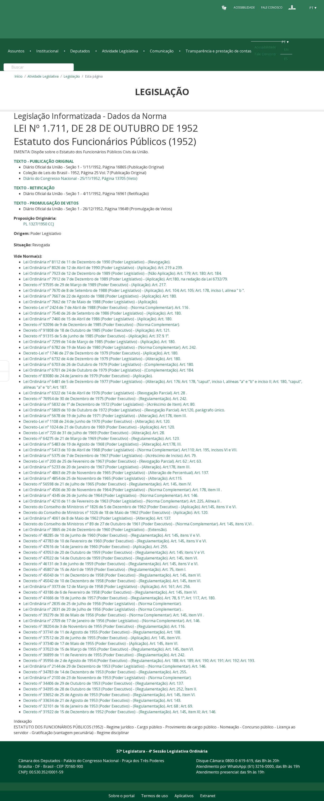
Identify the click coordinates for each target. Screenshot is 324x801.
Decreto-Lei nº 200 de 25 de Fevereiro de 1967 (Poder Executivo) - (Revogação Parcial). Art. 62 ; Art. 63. (112, 461)
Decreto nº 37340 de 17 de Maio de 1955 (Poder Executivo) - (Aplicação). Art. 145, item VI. (100, 643)
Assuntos (16, 51)
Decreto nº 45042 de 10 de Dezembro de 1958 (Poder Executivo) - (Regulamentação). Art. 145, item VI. (112, 580)
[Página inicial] (37, 19)
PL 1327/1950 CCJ (38, 224)
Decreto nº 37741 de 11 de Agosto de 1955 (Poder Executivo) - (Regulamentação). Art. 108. (102, 632)
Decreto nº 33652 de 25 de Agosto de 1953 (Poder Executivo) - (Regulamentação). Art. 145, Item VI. (109, 694)
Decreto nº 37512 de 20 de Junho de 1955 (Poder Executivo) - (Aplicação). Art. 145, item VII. (102, 637)
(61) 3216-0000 (261, 766)
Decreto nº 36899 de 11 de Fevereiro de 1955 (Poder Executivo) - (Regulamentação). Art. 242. (104, 654)
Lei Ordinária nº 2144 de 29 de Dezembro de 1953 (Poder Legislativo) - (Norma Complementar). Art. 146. (114, 666)
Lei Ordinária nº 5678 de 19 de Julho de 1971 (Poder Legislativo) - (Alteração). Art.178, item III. (105, 415)
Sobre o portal (121, 795)
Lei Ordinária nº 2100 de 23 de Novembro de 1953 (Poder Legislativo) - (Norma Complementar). (107, 677)
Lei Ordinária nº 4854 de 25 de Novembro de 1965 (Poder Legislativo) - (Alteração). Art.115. (102, 478)
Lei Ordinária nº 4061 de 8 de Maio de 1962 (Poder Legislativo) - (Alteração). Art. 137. (97, 518)
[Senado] (301, 7)
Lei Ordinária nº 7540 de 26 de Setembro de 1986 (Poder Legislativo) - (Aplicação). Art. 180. (102, 313)
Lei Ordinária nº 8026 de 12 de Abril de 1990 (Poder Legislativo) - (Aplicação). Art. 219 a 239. (103, 267)
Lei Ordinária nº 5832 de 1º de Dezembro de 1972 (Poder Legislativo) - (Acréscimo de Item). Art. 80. (109, 404)
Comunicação (162, 51)
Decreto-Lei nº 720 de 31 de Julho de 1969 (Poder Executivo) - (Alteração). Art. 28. (94, 432)
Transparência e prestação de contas (218, 51)
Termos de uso (154, 795)
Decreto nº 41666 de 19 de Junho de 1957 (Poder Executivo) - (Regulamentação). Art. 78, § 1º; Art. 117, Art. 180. (119, 598)
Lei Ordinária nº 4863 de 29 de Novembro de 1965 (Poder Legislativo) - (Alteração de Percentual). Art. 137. (116, 472)
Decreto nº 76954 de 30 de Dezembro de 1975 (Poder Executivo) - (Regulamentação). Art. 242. (105, 398)
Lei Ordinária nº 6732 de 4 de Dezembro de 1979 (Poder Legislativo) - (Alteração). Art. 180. (102, 358)
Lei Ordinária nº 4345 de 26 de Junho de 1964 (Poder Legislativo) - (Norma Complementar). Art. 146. (110, 495)
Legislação (72, 76)
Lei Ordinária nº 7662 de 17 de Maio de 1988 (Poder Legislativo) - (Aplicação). (90, 301)
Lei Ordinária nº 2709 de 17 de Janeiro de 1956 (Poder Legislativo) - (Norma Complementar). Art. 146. (111, 620)
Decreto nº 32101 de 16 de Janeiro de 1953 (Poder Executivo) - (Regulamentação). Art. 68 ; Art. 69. (108, 706)
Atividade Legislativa (120, 51)
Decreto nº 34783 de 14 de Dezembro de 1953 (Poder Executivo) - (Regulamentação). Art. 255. (105, 672)
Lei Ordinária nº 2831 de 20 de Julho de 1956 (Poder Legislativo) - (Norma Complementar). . (103, 609)
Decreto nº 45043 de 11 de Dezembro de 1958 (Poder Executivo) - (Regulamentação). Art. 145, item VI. (112, 575)
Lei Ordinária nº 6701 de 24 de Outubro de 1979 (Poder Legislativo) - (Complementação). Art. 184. (108, 370)
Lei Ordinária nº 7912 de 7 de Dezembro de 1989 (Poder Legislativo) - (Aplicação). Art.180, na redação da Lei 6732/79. (125, 279)
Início (18, 76)
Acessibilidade (244, 7)
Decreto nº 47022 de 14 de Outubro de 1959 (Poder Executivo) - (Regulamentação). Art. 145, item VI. (110, 558)
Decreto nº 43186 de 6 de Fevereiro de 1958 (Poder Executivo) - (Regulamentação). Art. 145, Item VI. (110, 592)
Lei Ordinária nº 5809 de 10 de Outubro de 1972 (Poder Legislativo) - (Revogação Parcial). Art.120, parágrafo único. (124, 410)
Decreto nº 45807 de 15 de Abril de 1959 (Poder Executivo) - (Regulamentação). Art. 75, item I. (104, 569)
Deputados (80, 51)
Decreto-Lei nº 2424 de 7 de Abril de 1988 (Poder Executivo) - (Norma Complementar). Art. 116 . (106, 307)
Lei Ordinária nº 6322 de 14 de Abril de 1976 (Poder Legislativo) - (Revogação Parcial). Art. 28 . (105, 393)
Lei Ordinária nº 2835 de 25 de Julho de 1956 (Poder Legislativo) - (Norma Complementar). (102, 603)
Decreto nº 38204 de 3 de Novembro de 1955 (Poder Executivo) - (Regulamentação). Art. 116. (104, 626)
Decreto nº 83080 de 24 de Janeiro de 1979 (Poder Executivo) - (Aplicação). (88, 375)
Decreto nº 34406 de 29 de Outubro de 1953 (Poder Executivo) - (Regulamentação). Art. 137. (103, 683)
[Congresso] (292, 7)
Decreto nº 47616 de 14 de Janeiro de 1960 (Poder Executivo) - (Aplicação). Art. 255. (95, 546)
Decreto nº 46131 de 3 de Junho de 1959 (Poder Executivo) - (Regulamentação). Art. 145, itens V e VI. (110, 563)
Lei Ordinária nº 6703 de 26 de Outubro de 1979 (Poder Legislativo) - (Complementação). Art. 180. (108, 364)
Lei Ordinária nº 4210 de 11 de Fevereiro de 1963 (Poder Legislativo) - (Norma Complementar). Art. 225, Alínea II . (122, 501)
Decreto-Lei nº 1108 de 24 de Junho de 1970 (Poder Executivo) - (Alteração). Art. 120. (96, 421)
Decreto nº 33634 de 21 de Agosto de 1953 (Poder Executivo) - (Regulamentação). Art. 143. (102, 700)
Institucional (47, 51)
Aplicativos (184, 795)
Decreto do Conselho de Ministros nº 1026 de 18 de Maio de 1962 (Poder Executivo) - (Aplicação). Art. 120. (115, 512)
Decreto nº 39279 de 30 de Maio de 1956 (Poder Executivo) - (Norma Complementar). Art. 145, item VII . (113, 615)
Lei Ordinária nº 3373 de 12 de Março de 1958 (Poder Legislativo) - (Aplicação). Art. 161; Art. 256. (106, 586)
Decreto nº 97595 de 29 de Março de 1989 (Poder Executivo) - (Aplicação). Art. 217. (94, 284)
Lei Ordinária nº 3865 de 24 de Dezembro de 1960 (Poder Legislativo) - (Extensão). (95, 529)
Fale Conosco (271, 7)
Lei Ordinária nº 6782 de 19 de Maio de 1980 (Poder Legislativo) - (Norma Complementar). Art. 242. (109, 347)
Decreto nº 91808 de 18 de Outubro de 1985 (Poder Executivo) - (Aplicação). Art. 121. (96, 330)
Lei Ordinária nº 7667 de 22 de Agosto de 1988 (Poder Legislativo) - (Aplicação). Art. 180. (100, 296)
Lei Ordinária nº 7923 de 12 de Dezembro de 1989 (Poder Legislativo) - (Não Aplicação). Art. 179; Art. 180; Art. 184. (122, 273)
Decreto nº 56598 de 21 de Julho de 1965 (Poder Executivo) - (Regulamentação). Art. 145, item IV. (107, 484)
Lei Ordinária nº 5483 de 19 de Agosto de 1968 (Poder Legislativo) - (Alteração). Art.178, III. (102, 444)
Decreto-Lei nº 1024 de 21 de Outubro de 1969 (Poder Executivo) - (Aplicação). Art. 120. (99, 427)
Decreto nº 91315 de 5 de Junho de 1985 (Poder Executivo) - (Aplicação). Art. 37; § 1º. (96, 336)
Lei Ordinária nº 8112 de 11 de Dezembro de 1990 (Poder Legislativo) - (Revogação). (96, 262)
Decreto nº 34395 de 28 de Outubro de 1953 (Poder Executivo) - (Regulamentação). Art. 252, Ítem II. (110, 689)
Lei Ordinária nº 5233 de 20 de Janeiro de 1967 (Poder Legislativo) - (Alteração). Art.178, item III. (106, 467)
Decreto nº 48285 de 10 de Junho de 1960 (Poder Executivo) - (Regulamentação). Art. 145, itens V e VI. (111, 535)
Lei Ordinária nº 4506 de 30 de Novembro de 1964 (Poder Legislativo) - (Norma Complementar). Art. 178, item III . (122, 489)
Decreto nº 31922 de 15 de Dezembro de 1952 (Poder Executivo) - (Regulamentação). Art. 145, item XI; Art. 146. (119, 711)
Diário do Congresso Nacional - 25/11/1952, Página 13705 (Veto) (80, 178)
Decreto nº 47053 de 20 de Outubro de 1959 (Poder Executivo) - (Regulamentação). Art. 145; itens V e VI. (114, 552)
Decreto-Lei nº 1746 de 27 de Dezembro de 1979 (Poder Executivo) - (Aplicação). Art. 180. (100, 353)
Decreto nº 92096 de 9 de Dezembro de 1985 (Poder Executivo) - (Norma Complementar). (101, 324)
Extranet (207, 795)
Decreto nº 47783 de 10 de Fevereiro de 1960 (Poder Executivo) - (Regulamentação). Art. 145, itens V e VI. (115, 541)
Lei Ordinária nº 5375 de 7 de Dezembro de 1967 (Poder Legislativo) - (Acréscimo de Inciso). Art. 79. (109, 455)
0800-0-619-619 (239, 760)
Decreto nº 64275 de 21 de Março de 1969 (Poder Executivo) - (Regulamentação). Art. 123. (101, 438)
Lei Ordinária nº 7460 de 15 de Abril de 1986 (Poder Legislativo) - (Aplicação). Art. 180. (97, 318)
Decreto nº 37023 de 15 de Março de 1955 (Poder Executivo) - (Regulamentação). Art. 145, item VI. (108, 649)
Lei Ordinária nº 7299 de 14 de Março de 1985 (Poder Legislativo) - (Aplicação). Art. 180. (99, 341)
